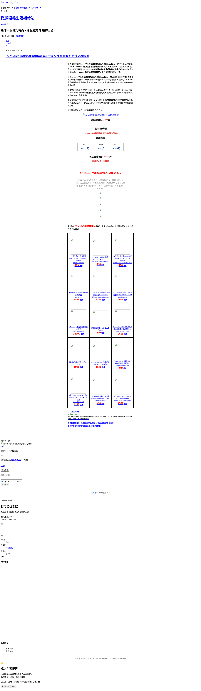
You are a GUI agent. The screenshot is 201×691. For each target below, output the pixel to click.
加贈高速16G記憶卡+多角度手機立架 (122, 400)
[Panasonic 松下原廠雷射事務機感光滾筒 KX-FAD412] (100, 290)
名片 (7, 46)
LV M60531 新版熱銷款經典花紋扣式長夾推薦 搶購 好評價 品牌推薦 (47, 56)
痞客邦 (14, 460)
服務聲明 (123, 658)
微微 (3, 446)
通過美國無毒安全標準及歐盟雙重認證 (100, 261)
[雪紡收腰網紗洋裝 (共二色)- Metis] (78, 360)
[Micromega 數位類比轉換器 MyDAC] (78, 325)
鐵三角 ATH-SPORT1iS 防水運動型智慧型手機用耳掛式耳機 (78, 397)
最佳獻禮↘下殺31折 (122, 297)
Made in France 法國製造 (78, 331)
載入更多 (5, 470)
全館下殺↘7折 (78, 297)
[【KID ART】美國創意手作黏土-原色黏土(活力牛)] (100, 255)
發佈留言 (5, 484)
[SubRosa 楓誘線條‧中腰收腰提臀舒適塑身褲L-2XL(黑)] (100, 394)
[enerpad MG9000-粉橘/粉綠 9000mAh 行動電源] (100, 360)
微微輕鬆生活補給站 (17, 18)
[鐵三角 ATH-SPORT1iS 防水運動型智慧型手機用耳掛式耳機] (78, 393)
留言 (19, 460)
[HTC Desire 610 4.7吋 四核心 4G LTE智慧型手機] (122, 394)
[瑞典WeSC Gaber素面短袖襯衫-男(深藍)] (78, 290)
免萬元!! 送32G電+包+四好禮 (122, 331)
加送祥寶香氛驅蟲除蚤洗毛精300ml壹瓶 (122, 263)
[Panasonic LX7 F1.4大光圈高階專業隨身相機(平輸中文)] (122, 325)
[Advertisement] (100, 600)
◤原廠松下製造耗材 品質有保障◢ (100, 297)
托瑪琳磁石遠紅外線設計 (100, 400)
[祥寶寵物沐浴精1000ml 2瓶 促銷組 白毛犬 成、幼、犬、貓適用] (122, 254)
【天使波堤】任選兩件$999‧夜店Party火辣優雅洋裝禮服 (78, 258)
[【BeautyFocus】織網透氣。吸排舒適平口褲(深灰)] (122, 359)
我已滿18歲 (6, 686)
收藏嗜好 (20, 36)
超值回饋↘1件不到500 (78, 263)
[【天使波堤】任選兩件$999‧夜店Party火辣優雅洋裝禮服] (78, 254)
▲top (3, 466)
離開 (13, 686)
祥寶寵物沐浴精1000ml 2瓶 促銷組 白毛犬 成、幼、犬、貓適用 (122, 258)
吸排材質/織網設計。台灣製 (122, 365)
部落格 (8, 43)
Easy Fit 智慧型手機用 (78, 402)
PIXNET (83, 658)
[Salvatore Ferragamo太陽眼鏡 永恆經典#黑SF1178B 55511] (122, 290)
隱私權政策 (113, 658)
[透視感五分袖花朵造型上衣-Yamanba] (100, 326)
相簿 (7, 41)
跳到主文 (4, 24)
